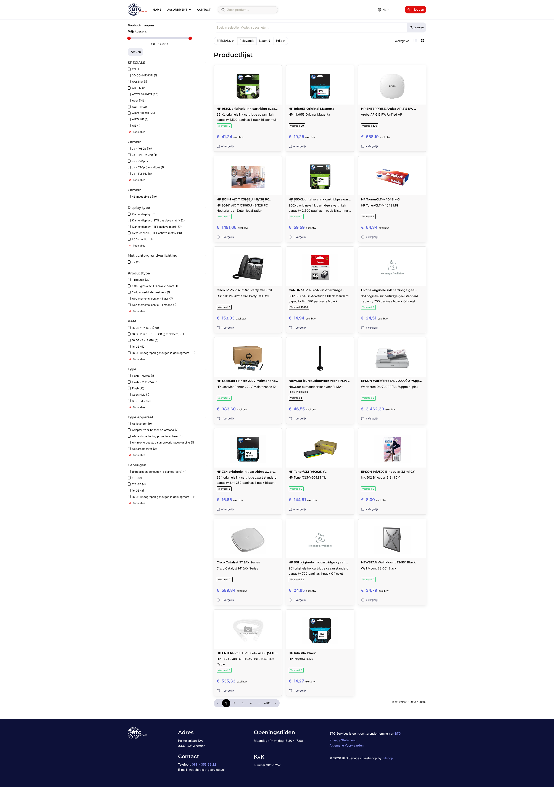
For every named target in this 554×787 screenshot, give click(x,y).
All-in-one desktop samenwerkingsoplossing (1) (163, 442)
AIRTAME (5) (140, 119)
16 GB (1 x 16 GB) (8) (145, 327)
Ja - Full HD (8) (142, 173)
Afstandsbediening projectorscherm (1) (157, 436)
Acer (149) (139, 100)
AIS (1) (136, 125)
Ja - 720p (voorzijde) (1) (148, 167)
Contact (204, 9)
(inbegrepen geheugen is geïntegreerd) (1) (159, 471)
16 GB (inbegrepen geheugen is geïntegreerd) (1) (163, 496)
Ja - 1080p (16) (142, 148)
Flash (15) (138, 388)
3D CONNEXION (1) (144, 75)
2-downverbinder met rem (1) (151, 292)
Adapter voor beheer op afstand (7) (155, 430)
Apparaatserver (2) (144, 448)
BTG (398, 733)
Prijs (279, 40)
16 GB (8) (138, 490)
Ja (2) (136, 262)
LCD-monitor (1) (142, 239)
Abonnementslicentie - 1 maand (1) (154, 304)
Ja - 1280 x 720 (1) (144, 154)
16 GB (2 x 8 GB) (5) (145, 340)
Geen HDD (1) (140, 394)
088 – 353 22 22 (204, 764)
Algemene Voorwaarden (347, 745)
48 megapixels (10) (144, 196)
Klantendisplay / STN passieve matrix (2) (158, 220)
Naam (263, 40)
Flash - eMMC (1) (143, 375)
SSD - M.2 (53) (142, 401)
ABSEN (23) (140, 88)
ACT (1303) (139, 106)
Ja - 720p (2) (141, 161)
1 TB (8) (137, 478)
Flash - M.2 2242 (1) (145, 382)
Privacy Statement (343, 740)
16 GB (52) (139, 346)
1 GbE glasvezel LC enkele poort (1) (155, 286)
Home (157, 9)
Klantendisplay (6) (143, 214)
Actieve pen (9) (142, 423)
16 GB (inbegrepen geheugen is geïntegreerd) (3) (163, 353)
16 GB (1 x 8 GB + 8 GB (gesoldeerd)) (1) (158, 334)
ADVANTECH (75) (143, 113)
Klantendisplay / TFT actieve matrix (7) (157, 226)
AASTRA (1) (139, 81)
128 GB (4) (139, 484)
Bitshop (387, 758)
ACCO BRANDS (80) (145, 94)
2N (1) (136, 69)
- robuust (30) (141, 279)
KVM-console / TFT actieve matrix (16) (157, 233)
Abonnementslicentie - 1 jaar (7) (152, 298)
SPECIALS (223, 40)
